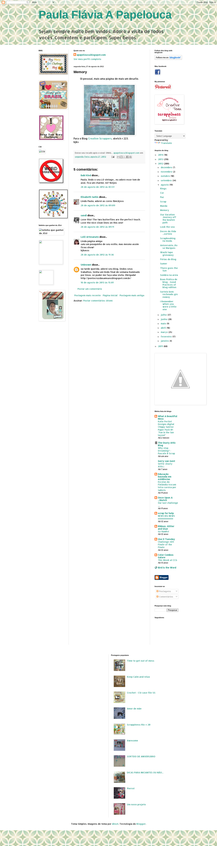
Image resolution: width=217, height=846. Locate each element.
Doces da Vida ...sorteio (168, 232)
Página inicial (110, 295)
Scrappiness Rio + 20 (138, 724)
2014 (161, 154)
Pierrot (131, 788)
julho (164, 314)
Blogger (141, 823)
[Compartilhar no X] (124, 157)
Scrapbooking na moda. (168, 239)
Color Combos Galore (165, 556)
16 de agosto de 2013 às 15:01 (97, 282)
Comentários (165, 596)
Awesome (132, 740)
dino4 (115, 823)
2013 (161, 159)
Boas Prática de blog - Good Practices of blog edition (168, 283)
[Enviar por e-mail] (118, 157)
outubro (165, 176)
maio (164, 323)
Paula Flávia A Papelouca (105, 14)
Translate (166, 143)
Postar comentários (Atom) (98, 300)
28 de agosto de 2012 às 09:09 (98, 205)
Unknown (86, 264)
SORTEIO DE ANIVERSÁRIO (141, 756)
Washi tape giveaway (167, 253)
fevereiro (166, 336)
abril (163, 327)
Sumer (163, 263)
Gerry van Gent (166, 461)
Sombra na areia (169, 275)
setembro (166, 180)
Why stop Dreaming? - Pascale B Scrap (166, 451)
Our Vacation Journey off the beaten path (168, 218)
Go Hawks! (163, 531)
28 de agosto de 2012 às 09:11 (97, 226)
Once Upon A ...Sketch (165, 498)
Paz (162, 197)
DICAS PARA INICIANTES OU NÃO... (145, 772)
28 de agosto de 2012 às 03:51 (97, 187)
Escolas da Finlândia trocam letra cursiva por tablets (167, 485)
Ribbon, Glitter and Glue (166, 527)
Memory (164, 210)
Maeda (163, 205)
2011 (160, 346)
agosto (165, 184)
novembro (167, 171)
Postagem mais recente (87, 295)
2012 (161, 163)
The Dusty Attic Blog (167, 444)
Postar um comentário (90, 288)
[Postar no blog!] (121, 157)
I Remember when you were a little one (168, 305)
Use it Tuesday (166, 539)
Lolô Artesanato (90, 236)
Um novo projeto (136, 804)
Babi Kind (86, 175)
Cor (162, 192)
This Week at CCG (167, 560)
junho (164, 319)
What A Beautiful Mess (167, 417)
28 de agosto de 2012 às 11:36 (97, 254)
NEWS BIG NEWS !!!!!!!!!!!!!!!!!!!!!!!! (166, 517)
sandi (84, 215)
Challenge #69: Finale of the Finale (166, 544)
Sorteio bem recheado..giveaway (169, 294)
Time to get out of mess (140, 660)
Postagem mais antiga (132, 295)
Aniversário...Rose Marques (168, 246)
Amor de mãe (134, 708)
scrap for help (166, 513)
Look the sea (167, 226)
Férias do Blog (168, 259)
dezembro (167, 167)
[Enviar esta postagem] (113, 156)
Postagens (164, 591)
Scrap (163, 201)
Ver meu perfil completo (87, 59)
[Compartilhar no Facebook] (127, 157)
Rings (163, 188)
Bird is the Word (167, 567)
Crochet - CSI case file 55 (141, 692)
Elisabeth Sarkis (89, 197)
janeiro (165, 340)
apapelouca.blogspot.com (91, 54)
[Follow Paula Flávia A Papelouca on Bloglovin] (168, 59)
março (164, 332)
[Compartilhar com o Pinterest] (130, 157)
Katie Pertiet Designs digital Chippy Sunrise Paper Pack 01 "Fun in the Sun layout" (166, 428)
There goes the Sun (169, 269)
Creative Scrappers (100, 138)
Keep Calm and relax (138, 676)
